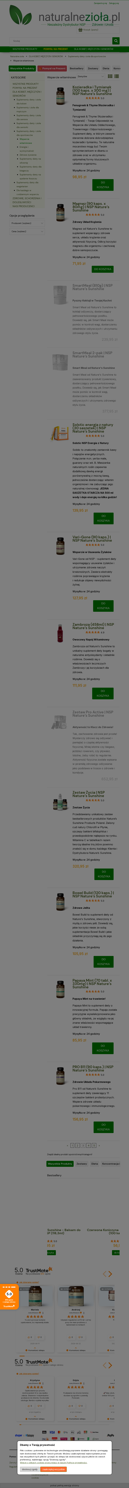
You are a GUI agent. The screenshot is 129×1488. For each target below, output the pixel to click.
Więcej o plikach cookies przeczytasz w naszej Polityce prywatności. (53, 1462)
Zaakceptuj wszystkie (53, 1469)
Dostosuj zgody (30, 1469)
